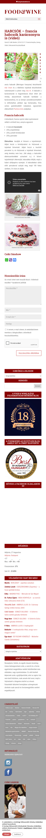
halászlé (33, 719)
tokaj (19, 739)
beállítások (28, 828)
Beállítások (17, 834)
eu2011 (24, 715)
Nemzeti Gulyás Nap (33, 731)
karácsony (26, 723)
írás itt (28, 91)
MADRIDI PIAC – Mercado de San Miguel (24, 594)
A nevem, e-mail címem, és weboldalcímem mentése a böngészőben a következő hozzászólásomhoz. (21, 333)
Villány (34, 739)
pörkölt (31, 735)
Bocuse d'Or (36, 708)
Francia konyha (31, 42)
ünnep (38, 42)
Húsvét (20, 723)
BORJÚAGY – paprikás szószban (22, 583)
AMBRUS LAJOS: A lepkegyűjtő (22, 626)
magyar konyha (33, 727)
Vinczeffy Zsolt (10, 605)
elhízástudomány (10, 715)
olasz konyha (8, 735)
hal (27, 719)
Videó (6, 45)
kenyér (33, 723)
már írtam (8, 88)
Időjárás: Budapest (11, 555)
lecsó (39, 723)
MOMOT (24, 731)
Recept (37, 735)
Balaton (17, 708)
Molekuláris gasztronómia (12, 731)
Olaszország (18, 735)
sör (15, 739)
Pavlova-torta (18, 109)
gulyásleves (21, 719)
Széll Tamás (8, 739)
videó (28, 739)
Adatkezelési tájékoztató (13, 754)
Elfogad (6, 834)
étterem (13, 743)
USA (24, 739)
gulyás (14, 719)
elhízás (38, 712)
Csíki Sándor (13, 42)
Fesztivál (7, 719)
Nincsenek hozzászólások (17, 45)
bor (6, 712)
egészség (31, 712)
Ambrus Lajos (9, 708)
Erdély (18, 715)
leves (6, 727)
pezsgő (25, 735)
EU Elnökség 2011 (33, 715)
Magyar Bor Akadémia (21, 727)
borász (11, 712)
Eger (25, 712)
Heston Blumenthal (10, 723)
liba (11, 727)
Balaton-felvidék (26, 708)
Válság (7, 743)
